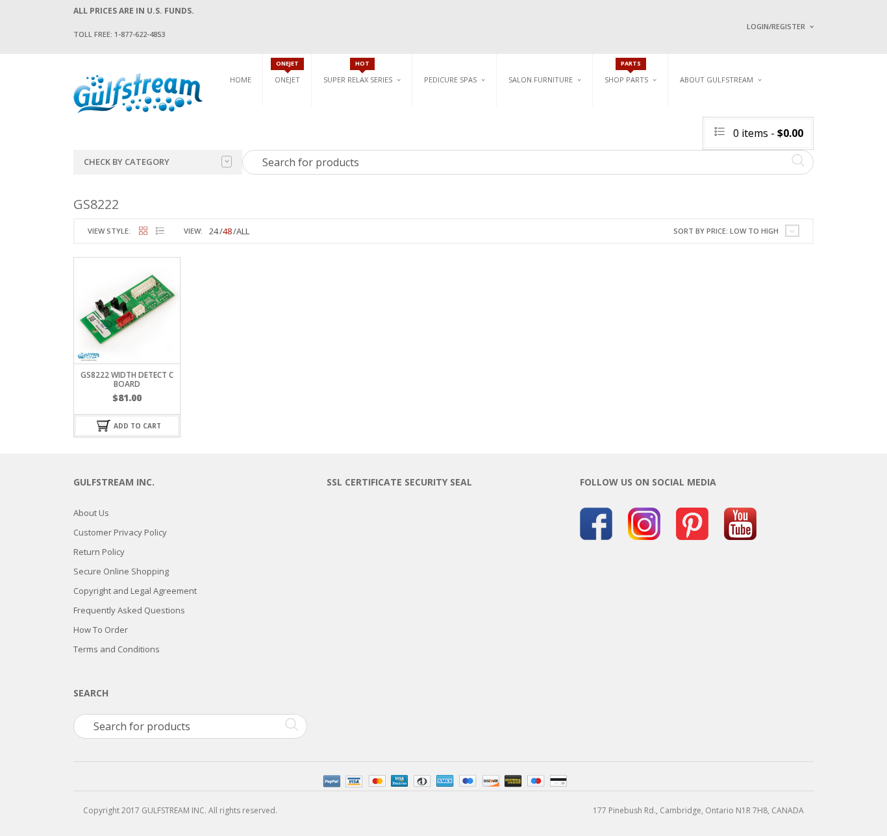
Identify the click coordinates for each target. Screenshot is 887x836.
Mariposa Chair (584, 143)
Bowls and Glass (638, 108)
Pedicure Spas (450, 79)
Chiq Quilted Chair (805, 151)
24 (213, 231)
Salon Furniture (540, 79)
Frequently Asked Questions (129, 610)
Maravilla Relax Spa (362, 138)
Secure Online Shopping (121, 571)
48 (227, 231)
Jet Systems (627, 138)
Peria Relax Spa (352, 183)
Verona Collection (678, 108)
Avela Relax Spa (353, 108)
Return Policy (99, 552)
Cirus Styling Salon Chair (559, 136)
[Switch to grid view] (143, 231)
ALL (242, 231)
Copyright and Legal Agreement (135, 590)
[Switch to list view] (160, 231)
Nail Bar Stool (797, 182)
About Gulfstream (716, 79)
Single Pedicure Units (470, 108)
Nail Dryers (661, 188)
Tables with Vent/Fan (680, 128)
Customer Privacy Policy (120, 532)
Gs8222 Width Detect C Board (127, 379)
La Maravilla (449, 188)
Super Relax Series (357, 79)
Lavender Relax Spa (360, 123)
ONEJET (287, 79)
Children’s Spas (586, 108)
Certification (722, 186)
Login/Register (776, 26)
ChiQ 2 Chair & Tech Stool (819, 167)
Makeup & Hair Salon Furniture (552, 112)
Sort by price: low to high (726, 231)
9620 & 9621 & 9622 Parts (650, 183)
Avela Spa (443, 128)
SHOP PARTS (626, 79)
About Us (91, 513)
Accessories (628, 123)
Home (240, 79)
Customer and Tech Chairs (810, 112)
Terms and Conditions (116, 649)
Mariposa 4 (576, 128)
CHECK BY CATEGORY (126, 161)
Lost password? (773, 188)
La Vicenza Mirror (544, 182)
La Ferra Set (792, 136)
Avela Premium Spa (460, 143)
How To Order (100, 629)
